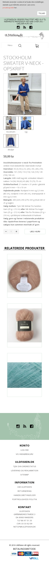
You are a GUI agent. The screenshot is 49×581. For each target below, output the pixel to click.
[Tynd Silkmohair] (24, 276)
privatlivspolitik (8, 8)
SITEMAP (24, 474)
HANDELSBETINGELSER (25, 495)
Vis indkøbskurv (24, 454)
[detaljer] (11, 141)
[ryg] (26, 123)
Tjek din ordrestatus (24, 466)
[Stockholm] (10, 123)
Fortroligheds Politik (24, 499)
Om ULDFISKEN (24, 487)
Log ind (25, 450)
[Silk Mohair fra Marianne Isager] (24, 325)
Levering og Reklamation (24, 470)
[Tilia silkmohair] (24, 375)
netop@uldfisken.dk (24, 526)
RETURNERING (24, 491)
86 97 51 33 (26, 520)
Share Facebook (6, 238)
